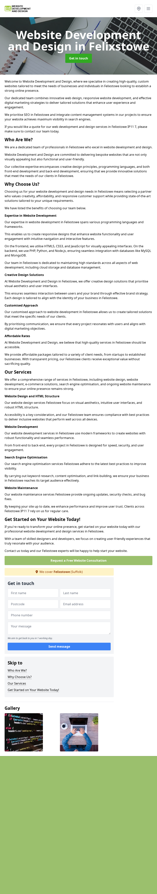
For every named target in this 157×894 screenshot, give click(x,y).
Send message (59, 646)
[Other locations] (139, 9)
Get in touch (78, 58)
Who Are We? (17, 670)
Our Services (17, 683)
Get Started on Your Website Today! (33, 690)
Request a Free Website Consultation (79, 560)
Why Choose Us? (20, 677)
